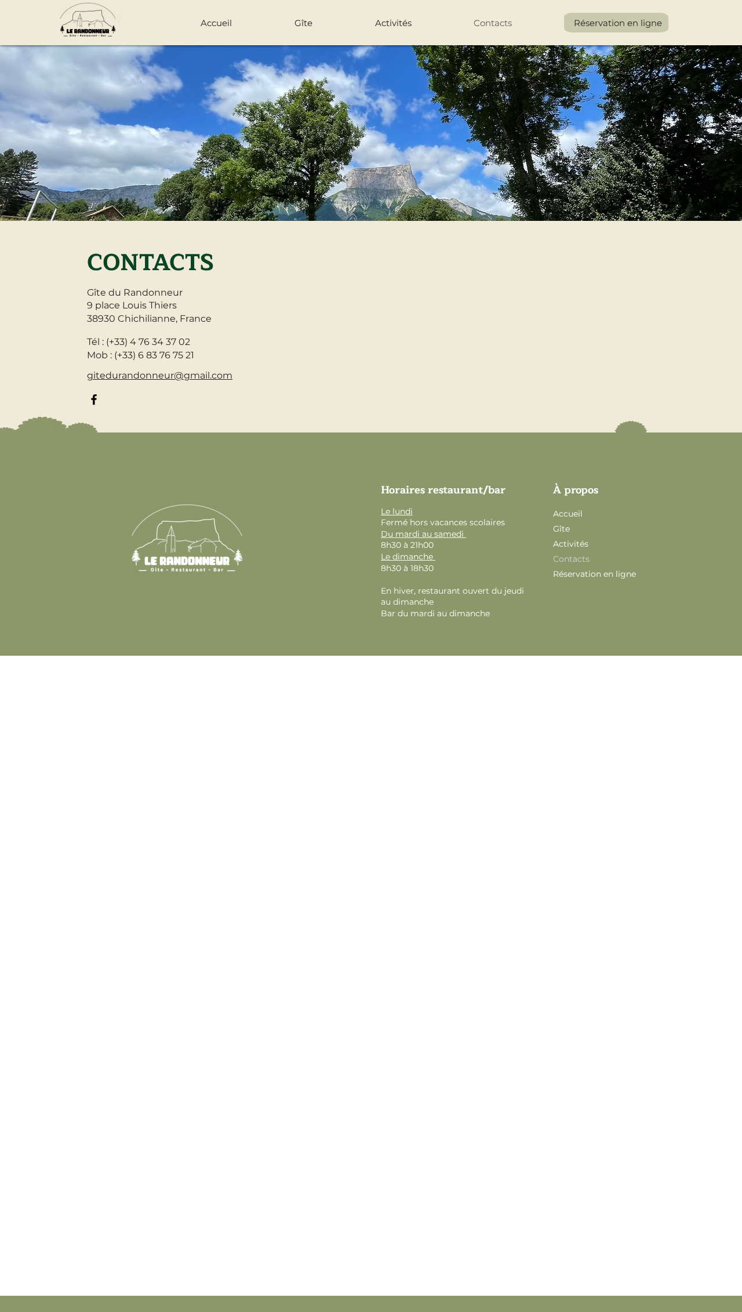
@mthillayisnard (381, 663)
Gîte (561, 529)
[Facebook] (94, 399)
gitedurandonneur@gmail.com (159, 375)
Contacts (571, 559)
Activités (570, 544)
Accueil (568, 513)
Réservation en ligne (594, 574)
